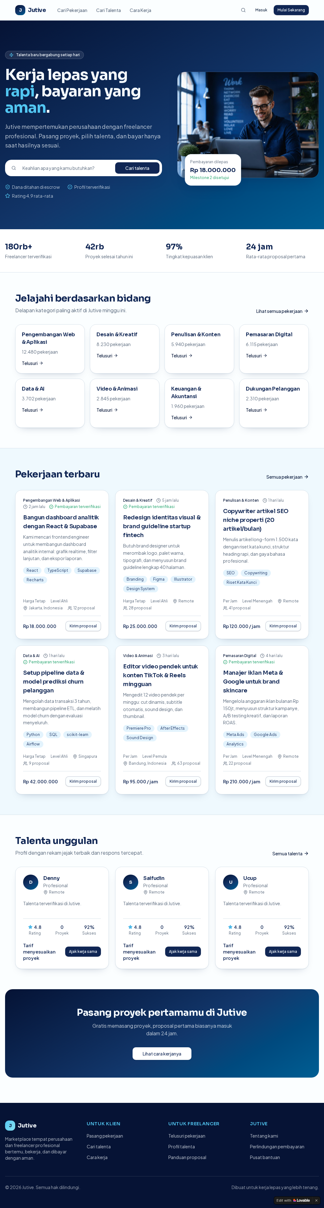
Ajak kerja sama (83, 951)
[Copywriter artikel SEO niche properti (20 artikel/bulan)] (261, 564)
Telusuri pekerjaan (186, 1136)
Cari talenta (137, 168)
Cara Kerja (140, 10)
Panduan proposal (187, 1157)
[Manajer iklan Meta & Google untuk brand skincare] (261, 720)
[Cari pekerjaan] (243, 10)
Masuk (261, 10)
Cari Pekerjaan (72, 10)
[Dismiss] (316, 1200)
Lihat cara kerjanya (162, 1053)
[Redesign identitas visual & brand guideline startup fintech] (162, 564)
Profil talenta (181, 1146)
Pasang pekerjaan (105, 1136)
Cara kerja (97, 1157)
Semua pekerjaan (284, 477)
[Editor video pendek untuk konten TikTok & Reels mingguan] (162, 720)
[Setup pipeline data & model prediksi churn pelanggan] (62, 720)
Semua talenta (287, 853)
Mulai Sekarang (291, 10)
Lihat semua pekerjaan (279, 311)
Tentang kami (264, 1136)
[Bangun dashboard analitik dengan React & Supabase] (62, 564)
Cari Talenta (108, 10)
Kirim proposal (83, 626)
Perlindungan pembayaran (277, 1146)
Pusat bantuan (265, 1157)
